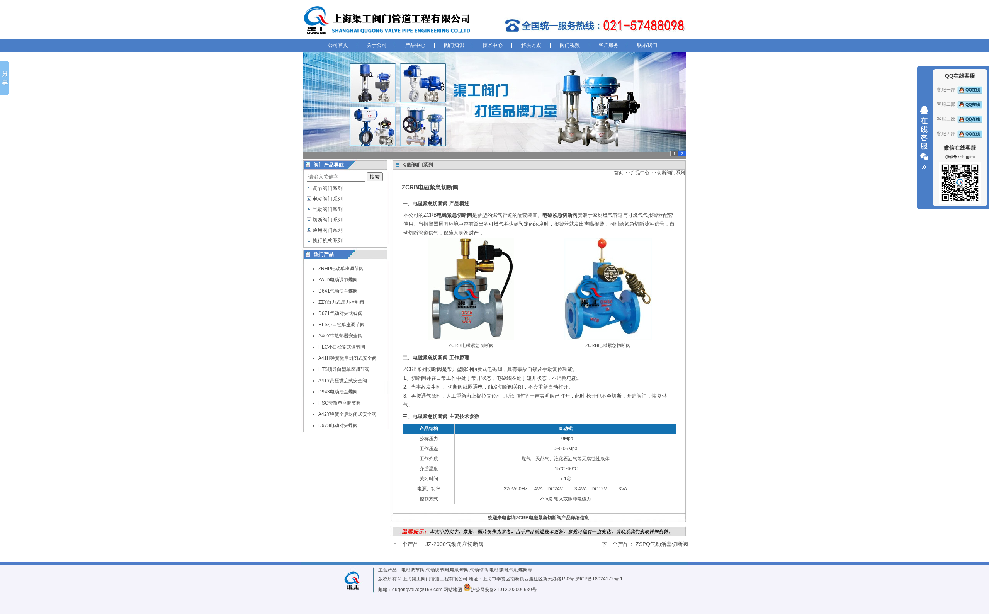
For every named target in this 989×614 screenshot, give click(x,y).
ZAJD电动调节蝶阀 (338, 279)
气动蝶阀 (518, 570)
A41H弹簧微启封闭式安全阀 (347, 358)
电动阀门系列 (328, 199)
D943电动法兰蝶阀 (338, 392)
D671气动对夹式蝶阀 (340, 313)
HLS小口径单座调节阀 (341, 324)
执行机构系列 (328, 240)
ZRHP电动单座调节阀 (341, 268)
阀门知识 (454, 45)
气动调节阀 (437, 570)
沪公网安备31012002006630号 (504, 589)
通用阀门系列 (328, 230)
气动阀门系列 (328, 209)
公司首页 (338, 45)
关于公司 (377, 45)
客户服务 (608, 45)
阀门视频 (570, 45)
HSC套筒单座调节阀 (339, 403)
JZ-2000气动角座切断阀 (454, 544)
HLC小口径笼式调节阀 (341, 347)
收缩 (924, 138)
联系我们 (647, 45)
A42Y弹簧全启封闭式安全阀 (347, 414)
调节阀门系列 (328, 188)
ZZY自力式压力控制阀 (341, 302)
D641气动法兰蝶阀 (338, 291)
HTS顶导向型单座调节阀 (343, 369)
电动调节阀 (413, 570)
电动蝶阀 (498, 570)
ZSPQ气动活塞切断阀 (662, 544)
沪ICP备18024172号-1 (599, 579)
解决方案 (531, 45)
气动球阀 (479, 570)
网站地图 (453, 589)
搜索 (375, 177)
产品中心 (415, 45)
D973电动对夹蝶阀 (338, 425)
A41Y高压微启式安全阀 (342, 380)
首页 (618, 172)
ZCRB (447, 215)
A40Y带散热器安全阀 (340, 335)
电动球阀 (459, 570)
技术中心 (493, 45)
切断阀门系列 (328, 220)
